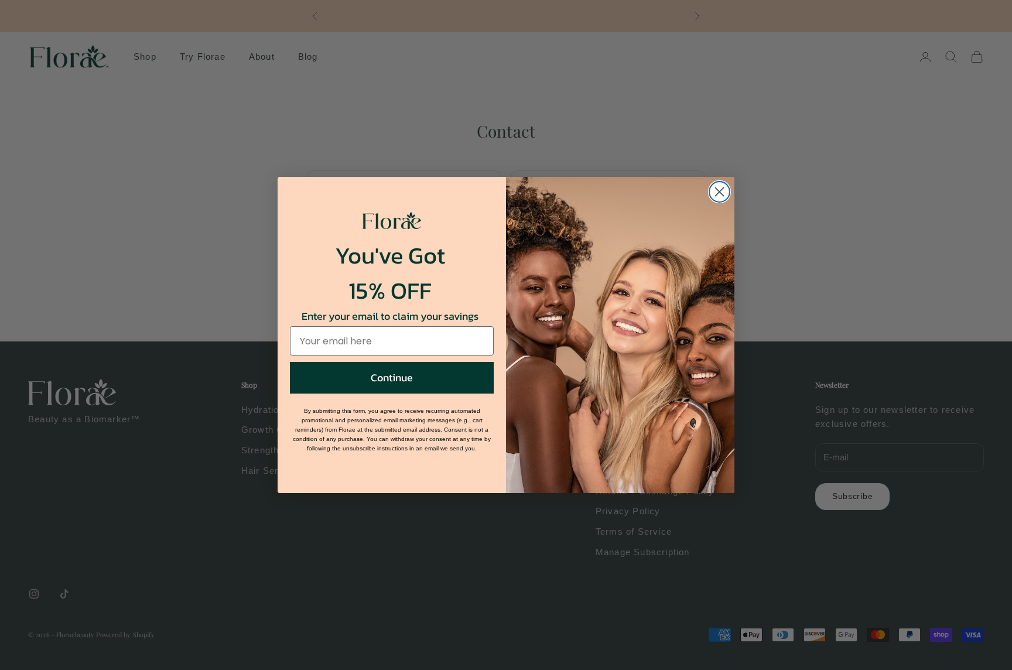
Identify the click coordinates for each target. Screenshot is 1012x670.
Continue (392, 377)
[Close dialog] (719, 192)
